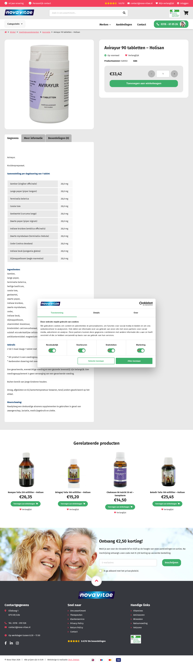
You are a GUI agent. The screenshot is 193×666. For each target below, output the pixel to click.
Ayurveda (46, 32)
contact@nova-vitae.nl (142, 3)
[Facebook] (6, 643)
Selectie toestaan (96, 361)
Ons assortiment (78, 610)
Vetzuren (137, 627)
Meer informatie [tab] (33, 138)
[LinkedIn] (11, 643)
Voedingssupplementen (29, 32)
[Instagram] (17, 643)
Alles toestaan (134, 361)
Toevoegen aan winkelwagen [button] (24, 504)
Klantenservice (77, 619)
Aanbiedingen (124, 24)
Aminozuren (139, 615)
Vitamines (138, 610)
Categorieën (13, 24)
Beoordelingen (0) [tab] (58, 138)
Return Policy (76, 627)
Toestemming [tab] (57, 313)
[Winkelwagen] (186, 13)
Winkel (13, 32)
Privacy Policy (77, 623)
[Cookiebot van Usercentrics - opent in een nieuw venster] (141, 304)
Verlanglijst (133, 55)
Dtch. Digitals (73, 660)
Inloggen (184, 3)
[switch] (81, 350)
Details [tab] (96, 313)
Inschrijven (171, 562)
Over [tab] (136, 313)
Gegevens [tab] (13, 138)
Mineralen (138, 619)
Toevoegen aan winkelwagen (143, 83)
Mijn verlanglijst (166, 3)
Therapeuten (76, 615)
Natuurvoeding (140, 623)
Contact (141, 24)
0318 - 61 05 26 (169, 24)
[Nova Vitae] (23, 12)
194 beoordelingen (96, 641)
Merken (104, 24)
